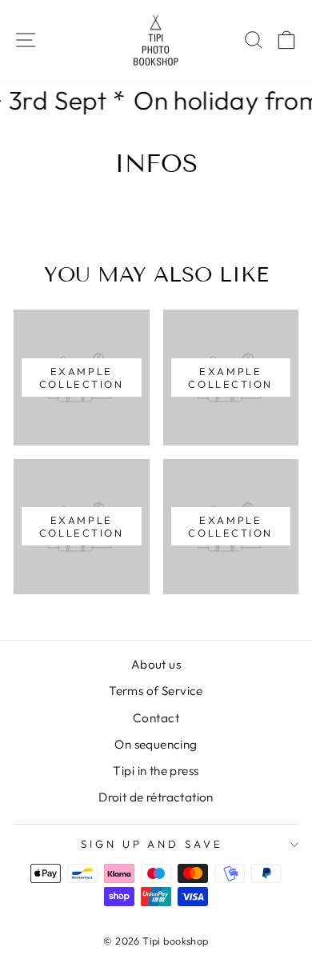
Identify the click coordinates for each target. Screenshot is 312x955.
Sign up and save (152, 843)
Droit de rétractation (156, 797)
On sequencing (155, 744)
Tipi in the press (155, 770)
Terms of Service (156, 690)
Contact (156, 717)
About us (156, 664)
